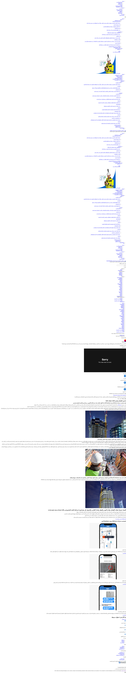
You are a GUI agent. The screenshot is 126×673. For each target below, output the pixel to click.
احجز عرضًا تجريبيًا (123, 130)
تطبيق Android (121, 659)
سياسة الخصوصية (121, 653)
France (121, 281)
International (122, 301)
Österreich (120, 286)
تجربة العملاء (120, 247)
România (120, 289)
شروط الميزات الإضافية (120, 655)
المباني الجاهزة (117, 241)
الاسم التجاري (122, 654)
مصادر (123, 1)
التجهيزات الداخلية (117, 125)
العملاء (123, 74)
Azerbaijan (120, 273)
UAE (121, 299)
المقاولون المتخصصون (118, 78)
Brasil (121, 269)
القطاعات (122, 80)
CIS (121, 275)
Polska (121, 288)
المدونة (121, 248)
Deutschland (120, 279)
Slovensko (120, 291)
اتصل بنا (122, 14)
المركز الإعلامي (119, 10)
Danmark (120, 278)
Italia (121, 282)
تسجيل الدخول (121, 15)
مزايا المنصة (120, 31)
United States (120, 270)
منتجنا (123, 18)
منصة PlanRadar (117, 20)
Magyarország (120, 283)
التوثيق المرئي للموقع (118, 48)
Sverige (121, 294)
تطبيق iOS (122, 658)
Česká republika (119, 277)
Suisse (121, 293)
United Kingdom (119, 296)
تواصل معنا (120, 13)
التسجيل (118, 130)
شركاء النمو (120, 12)
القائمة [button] (111, 130)
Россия (121, 287)
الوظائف (120, 11)
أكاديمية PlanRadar (119, 6)
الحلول (121, 19)
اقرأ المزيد (124, 553)
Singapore (122, 307)
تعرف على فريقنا (119, 9)
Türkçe (121, 295)
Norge (121, 285)
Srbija (121, 290)
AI (123, 128)
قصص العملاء (122, 335)
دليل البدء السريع (119, 2)
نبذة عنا (123, 7)
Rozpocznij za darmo (116, 395)
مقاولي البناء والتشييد (118, 75)
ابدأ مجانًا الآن (124, 619)
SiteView (116, 61)
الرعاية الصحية (117, 126)
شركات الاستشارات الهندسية (117, 193)
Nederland (120, 284)
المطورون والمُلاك (119, 76)
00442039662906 (109, 260)
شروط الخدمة (121, 652)
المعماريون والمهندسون (118, 194)
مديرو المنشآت (119, 77)
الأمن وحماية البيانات (118, 5)
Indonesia (122, 306)
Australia (120, 272)
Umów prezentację (123, 395)
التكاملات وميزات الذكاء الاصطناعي (114, 46)
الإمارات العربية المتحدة (118, 300)
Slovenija (120, 292)
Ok (125, 672)
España (121, 280)
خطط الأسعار (122, 242)
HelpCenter (120, 3)
